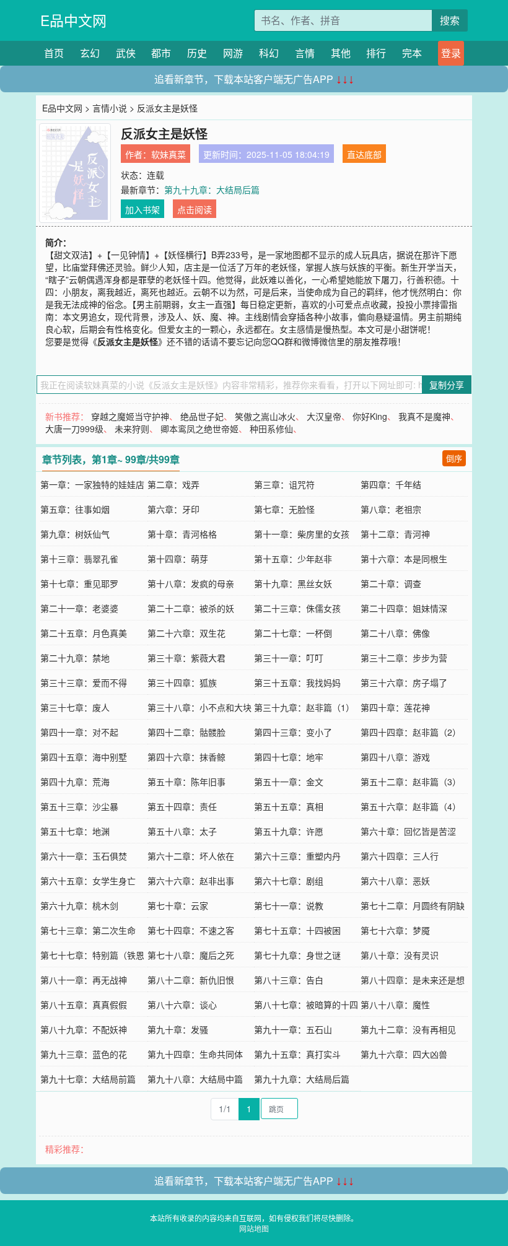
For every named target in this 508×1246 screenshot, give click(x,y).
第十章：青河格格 (182, 534)
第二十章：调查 (391, 583)
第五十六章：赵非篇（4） (411, 806)
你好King (370, 416)
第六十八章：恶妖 (395, 880)
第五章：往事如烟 (75, 509)
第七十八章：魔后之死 (190, 955)
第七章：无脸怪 (284, 509)
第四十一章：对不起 (79, 732)
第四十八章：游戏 (395, 757)
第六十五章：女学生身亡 (88, 880)
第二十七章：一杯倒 (293, 633)
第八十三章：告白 (288, 980)
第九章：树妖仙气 (75, 534)
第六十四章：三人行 (400, 856)
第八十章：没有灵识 (400, 955)
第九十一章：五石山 (293, 1029)
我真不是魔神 (424, 416)
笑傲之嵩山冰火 (265, 416)
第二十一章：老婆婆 (79, 608)
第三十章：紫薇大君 (186, 657)
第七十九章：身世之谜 (297, 955)
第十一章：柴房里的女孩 (301, 534)
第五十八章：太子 (182, 831)
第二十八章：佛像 (395, 633)
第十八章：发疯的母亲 (190, 583)
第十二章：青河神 (395, 534)
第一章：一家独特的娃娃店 (92, 484)
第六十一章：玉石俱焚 (83, 856)
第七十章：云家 (177, 905)
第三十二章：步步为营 (404, 657)
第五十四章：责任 (182, 806)
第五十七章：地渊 (75, 831)
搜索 (450, 20)
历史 (197, 53)
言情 (305, 53)
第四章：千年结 (391, 484)
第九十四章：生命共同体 (195, 1054)
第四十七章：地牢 (288, 757)
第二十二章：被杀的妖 (190, 608)
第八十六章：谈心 (182, 1004)
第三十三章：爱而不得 (83, 682)
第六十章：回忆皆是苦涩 (408, 831)
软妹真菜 (168, 154)
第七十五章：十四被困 (297, 930)
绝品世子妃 (202, 416)
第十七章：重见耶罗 (79, 583)
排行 (376, 53)
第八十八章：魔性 (395, 1004)
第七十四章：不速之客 (190, 930)
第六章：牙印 (173, 509)
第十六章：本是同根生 (404, 558)
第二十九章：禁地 (75, 657)
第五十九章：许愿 (288, 831)
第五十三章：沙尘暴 (79, 806)
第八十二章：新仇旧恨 (190, 980)
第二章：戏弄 (173, 484)
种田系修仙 (271, 428)
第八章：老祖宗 (391, 509)
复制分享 (446, 384)
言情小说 (109, 108)
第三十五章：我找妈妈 (297, 682)
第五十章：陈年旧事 (186, 781)
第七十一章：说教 (288, 905)
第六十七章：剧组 (288, 880)
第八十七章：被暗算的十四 (306, 1004)
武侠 (126, 53)
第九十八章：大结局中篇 (195, 1079)
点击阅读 (194, 209)
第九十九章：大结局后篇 (212, 189)
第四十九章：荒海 (75, 781)
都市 (161, 53)
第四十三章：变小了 (293, 732)
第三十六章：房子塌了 (404, 682)
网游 (233, 53)
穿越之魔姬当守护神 (130, 416)
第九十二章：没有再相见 (408, 1029)
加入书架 (142, 209)
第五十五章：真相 (288, 806)
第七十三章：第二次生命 (88, 930)
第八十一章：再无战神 (83, 980)
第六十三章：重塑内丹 (297, 856)
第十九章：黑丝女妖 (293, 583)
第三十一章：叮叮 (288, 657)
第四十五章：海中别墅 (83, 757)
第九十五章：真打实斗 (297, 1054)
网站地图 (254, 1228)
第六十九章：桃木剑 (79, 905)
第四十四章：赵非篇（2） (411, 732)
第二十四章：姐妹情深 (404, 608)
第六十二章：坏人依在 (190, 856)
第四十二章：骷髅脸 (186, 732)
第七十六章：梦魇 (395, 930)
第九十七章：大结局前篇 (88, 1079)
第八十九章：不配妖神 (83, 1029)
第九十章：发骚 (177, 1029)
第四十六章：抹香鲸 (186, 757)
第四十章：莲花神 (395, 707)
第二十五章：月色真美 (83, 633)
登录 (451, 53)
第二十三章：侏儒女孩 (297, 608)
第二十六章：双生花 (186, 633)
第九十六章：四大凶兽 (404, 1054)
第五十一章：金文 (288, 781)
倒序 (454, 458)
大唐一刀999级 (74, 428)
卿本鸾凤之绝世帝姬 (199, 428)
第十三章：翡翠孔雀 (79, 558)
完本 (412, 53)
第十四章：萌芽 (177, 558)
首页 (54, 53)
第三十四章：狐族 (182, 682)
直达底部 (364, 154)
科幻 (269, 53)
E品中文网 (73, 20)
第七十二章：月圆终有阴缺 (413, 905)
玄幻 (90, 53)
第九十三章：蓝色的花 (83, 1054)
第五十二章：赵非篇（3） (411, 781)
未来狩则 (132, 428)
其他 (341, 53)
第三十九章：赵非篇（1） (304, 707)
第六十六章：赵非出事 (190, 880)
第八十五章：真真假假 (83, 1004)
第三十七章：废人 (75, 707)
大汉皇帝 (324, 416)
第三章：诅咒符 (284, 484)
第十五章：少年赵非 (293, 558)
